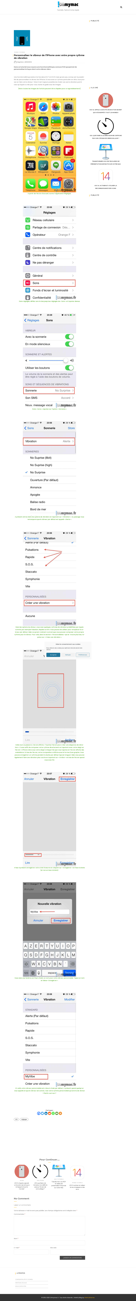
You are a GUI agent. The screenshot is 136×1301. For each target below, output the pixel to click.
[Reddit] (49, 1113)
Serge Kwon (20, 62)
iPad (38, 1180)
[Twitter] (42, 1113)
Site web (53, 1248)
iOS (16, 1119)
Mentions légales (21, 1282)
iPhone (16, 52)
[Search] (121, 7)
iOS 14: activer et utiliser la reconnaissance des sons (77, 1187)
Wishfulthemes (89, 1298)
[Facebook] (38, 1113)
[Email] (56, 1113)
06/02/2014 (28, 62)
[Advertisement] (49, 24)
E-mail (17, 1248)
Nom (16, 1238)
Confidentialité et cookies (24, 1279)
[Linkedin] (46, 1113)
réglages (24, 1119)
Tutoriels (22, 52)
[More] (60, 1113)
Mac (55, 1179)
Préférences (83, 655)
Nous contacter (20, 1286)
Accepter (53, 655)
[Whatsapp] (53, 1113)
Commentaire (19, 1214)
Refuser (68, 655)
